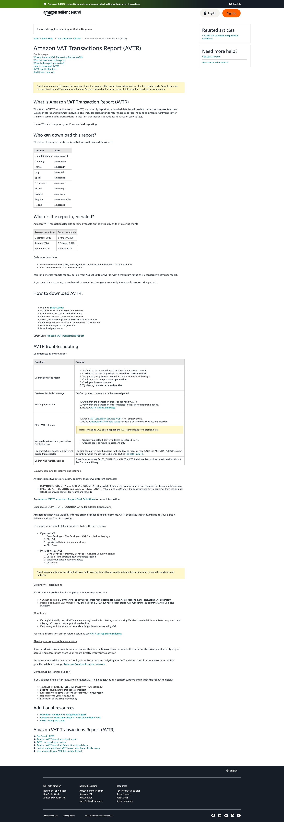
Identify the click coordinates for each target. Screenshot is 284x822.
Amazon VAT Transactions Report (65, 335)
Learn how (134, 4)
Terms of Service (50, 815)
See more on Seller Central (215, 62)
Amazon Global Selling (54, 797)
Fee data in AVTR (134, 453)
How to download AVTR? (46, 66)
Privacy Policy (69, 815)
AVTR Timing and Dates (102, 407)
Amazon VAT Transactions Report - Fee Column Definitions (70, 717)
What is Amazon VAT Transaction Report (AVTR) (58, 57)
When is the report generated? (49, 63)
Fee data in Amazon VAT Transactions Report (63, 714)
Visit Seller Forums (211, 56)
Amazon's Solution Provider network (84, 664)
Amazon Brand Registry (91, 790)
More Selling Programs (91, 801)
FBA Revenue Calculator (128, 790)
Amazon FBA (86, 794)
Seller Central (57, 307)
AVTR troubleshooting (45, 69)
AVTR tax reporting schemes (106, 633)
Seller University (125, 801)
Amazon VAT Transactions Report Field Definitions (66, 499)
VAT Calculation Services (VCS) (105, 418)
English (233, 770)
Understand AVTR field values (105, 421)
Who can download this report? (50, 60)
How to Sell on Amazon (54, 790)
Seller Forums (123, 794)
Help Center (122, 797)
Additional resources (44, 72)
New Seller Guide (51, 794)
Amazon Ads (86, 797)
